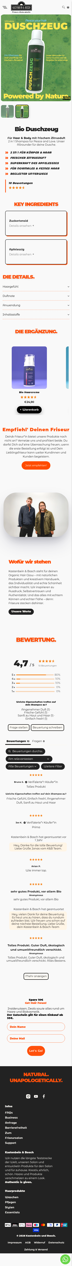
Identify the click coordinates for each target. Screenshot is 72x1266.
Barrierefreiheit (16, 1127)
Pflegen (10, 1202)
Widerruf (39, 1243)
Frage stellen (19, 727)
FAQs (9, 1112)
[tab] (38, 741)
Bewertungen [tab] (18, 741)
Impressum (15, 1243)
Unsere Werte (21, 611)
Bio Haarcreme (29, 392)
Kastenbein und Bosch (40, 1235)
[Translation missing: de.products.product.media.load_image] (7, 111)
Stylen (9, 1207)
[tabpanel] (36, 865)
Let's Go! (36, 1050)
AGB (28, 1243)
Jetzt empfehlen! (36, 465)
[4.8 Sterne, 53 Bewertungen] (29, 397)
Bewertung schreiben (47, 727)
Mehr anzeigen (36, 976)
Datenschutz (56, 1243)
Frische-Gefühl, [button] (17, 798)
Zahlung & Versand (36, 1250)
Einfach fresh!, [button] (37, 798)
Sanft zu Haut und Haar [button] (39, 802)
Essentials (12, 1212)
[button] (36, 675)
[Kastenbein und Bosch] (35, 7)
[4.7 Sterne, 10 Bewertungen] (18, 187)
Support (10, 1142)
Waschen (11, 1197)
